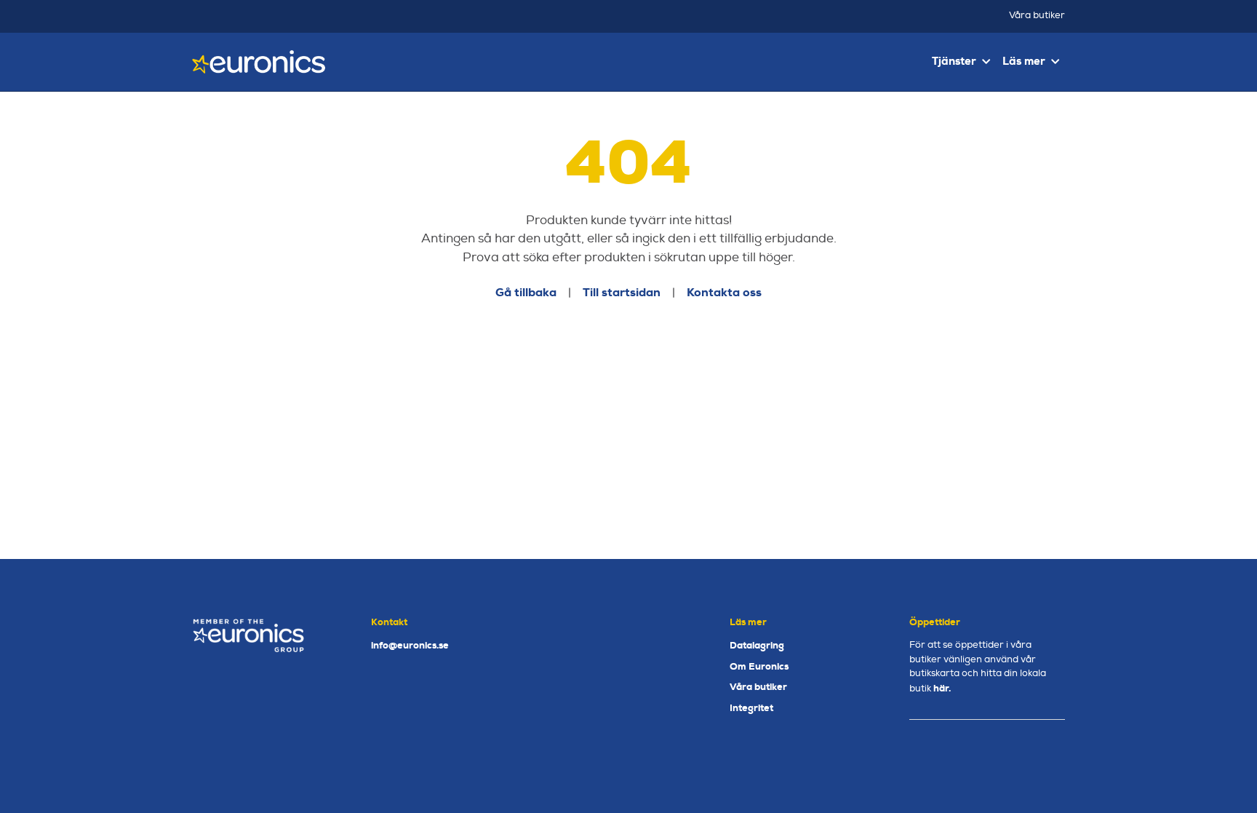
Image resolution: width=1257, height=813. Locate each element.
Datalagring (757, 645)
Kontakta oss (724, 292)
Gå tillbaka (525, 292)
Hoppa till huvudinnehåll (622, 18)
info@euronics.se (410, 645)
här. (942, 688)
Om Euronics (759, 666)
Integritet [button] (751, 708)
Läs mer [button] (1023, 61)
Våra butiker (1037, 15)
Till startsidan (622, 292)
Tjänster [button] (954, 61)
